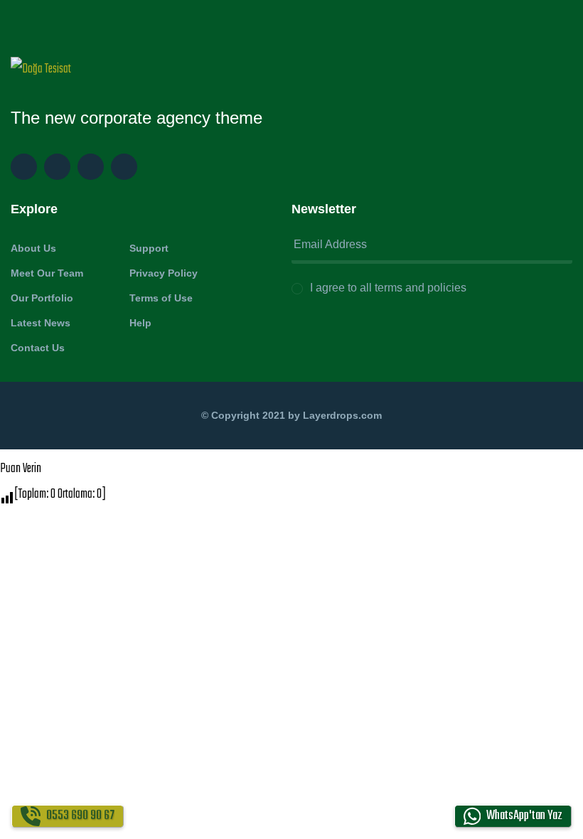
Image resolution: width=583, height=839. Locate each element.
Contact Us (38, 347)
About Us (33, 248)
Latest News (40, 322)
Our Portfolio (42, 298)
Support (149, 248)
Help (140, 322)
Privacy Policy (163, 273)
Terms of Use (161, 298)
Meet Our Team (47, 273)
